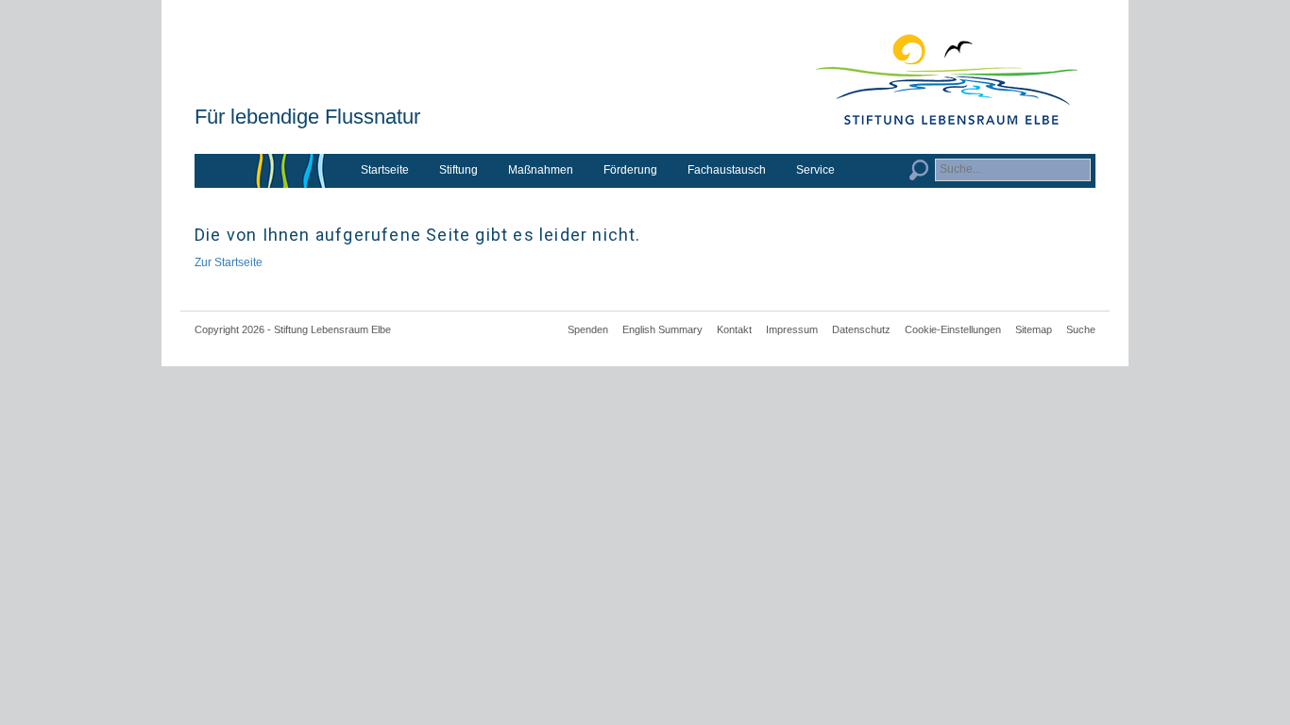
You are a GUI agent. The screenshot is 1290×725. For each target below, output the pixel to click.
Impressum (792, 329)
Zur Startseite (229, 262)
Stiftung (458, 170)
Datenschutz (861, 329)
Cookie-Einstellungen (953, 329)
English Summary (662, 329)
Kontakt (734, 329)
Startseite (385, 170)
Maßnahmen (540, 170)
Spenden (588, 329)
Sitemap (1033, 329)
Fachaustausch (726, 170)
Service (815, 170)
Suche (1080, 329)
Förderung (630, 170)
